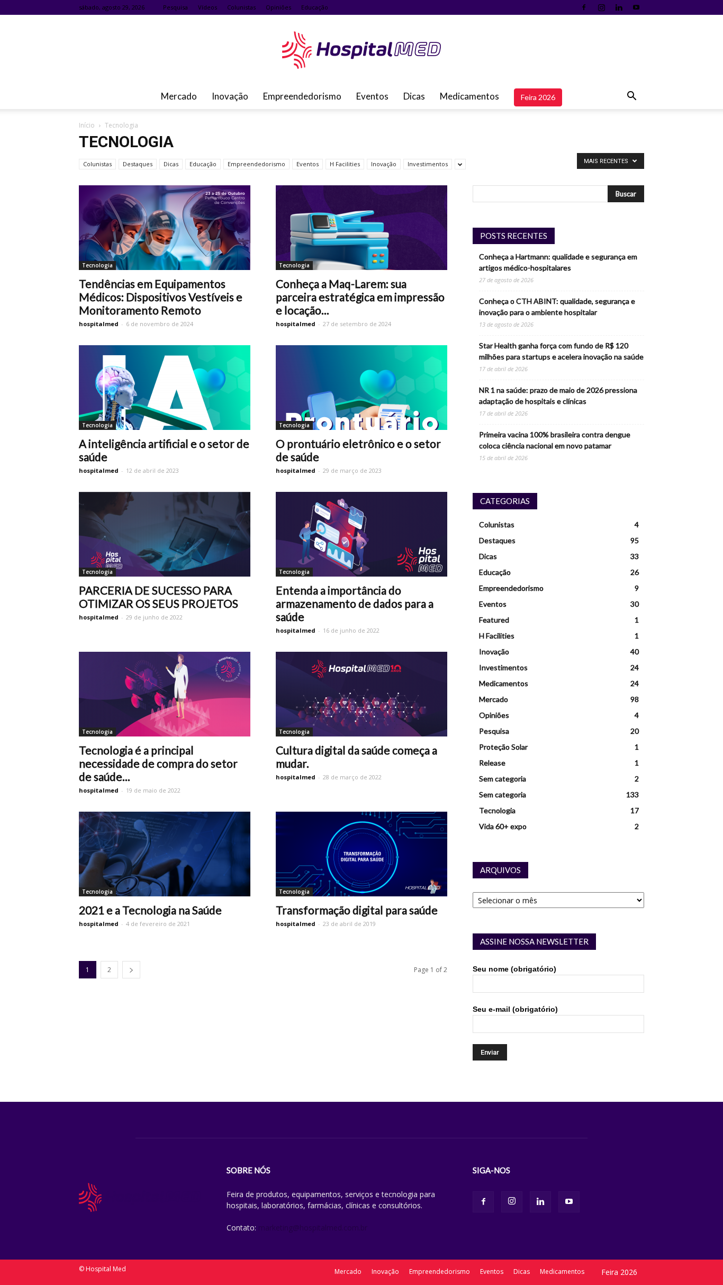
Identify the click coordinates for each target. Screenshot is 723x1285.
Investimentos (428, 164)
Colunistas (241, 7)
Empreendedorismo (302, 96)
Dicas (414, 96)
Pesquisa (175, 7)
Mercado (179, 96)
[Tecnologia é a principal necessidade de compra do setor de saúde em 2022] (164, 694)
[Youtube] (636, 7)
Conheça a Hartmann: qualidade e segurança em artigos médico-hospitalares (558, 262)
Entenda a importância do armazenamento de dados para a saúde (354, 603)
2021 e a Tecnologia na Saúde (150, 909)
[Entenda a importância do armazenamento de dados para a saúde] (361, 534)
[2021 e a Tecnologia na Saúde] (164, 854)
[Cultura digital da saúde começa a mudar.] (361, 694)
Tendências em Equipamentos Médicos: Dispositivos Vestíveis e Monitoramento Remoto (160, 297)
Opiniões (278, 7)
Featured (494, 619)
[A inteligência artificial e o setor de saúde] (164, 387)
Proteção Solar (503, 746)
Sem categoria (502, 778)
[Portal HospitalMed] (361, 50)
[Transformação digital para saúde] (361, 854)
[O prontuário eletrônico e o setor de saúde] (361, 387)
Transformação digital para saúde (357, 909)
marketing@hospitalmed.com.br (312, 1228)
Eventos (372, 96)
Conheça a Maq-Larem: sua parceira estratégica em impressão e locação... (360, 297)
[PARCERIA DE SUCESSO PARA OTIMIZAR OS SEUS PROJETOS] (164, 534)
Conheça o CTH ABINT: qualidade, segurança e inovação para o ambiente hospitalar (557, 306)
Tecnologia (97, 265)
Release (492, 762)
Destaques (137, 164)
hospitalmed (99, 324)
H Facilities (345, 164)
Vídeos (207, 7)
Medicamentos (469, 96)
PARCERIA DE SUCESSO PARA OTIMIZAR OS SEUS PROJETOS (158, 596)
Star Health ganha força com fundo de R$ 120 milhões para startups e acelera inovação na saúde (561, 351)
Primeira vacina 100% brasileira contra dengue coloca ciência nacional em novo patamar (554, 440)
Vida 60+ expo (503, 826)
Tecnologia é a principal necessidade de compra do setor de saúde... (158, 763)
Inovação (230, 96)
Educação (314, 7)
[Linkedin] (619, 7)
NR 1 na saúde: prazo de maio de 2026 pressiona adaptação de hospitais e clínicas (558, 395)
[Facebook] (584, 7)
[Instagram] (601, 7)
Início (87, 125)
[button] (631, 96)
